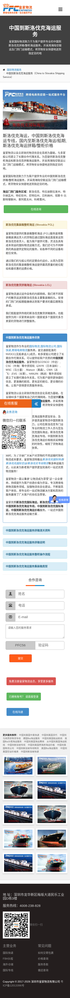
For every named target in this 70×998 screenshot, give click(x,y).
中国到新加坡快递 (30, 751)
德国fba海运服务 (31, 738)
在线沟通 (18, 711)
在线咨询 (36, 209)
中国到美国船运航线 (52, 738)
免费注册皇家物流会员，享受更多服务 (31, 681)
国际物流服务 (14, 69)
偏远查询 (43, 970)
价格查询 (43, 958)
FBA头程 (8, 958)
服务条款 (43, 964)
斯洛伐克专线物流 (37, 463)
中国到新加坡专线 (16, 745)
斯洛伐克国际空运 (16, 463)
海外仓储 (8, 964)
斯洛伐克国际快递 (52, 459)
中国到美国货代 (49, 735)
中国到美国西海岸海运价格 (41, 745)
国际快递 (8, 952)
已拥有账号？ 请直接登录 (23, 696)
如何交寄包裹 (46, 952)
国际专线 (8, 970)
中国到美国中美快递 (29, 735)
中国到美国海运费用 (34, 741)
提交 (20, 658)
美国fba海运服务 (49, 748)
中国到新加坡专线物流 (27, 748)
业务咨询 (11, 411)
